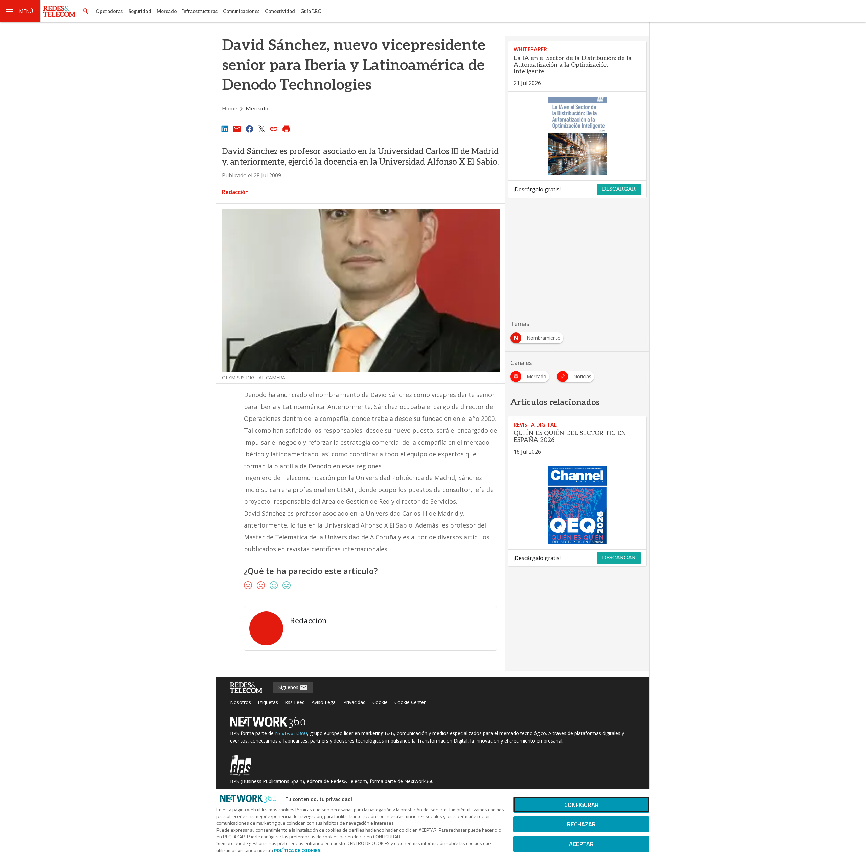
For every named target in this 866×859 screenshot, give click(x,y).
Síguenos (289, 687)
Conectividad (280, 11)
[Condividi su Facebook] (249, 129)
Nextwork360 (291, 733)
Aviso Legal (324, 702)
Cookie (380, 702)
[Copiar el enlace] (274, 129)
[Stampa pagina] (286, 129)
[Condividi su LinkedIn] (224, 129)
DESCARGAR (619, 189)
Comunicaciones (241, 11)
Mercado (167, 11)
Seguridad (139, 11)
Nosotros (240, 702)
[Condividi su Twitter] (261, 129)
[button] (20, 11)
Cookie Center (410, 702)
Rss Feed (295, 702)
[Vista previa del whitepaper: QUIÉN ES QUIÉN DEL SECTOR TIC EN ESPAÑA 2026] (577, 505)
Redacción (235, 192)
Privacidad (354, 702)
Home (229, 109)
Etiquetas (268, 702)
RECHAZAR (581, 824)
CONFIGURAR (581, 804)
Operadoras (109, 11)
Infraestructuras (200, 11)
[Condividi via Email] (236, 129)
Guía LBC (310, 11)
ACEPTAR (581, 844)
